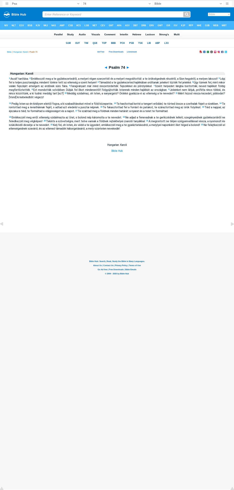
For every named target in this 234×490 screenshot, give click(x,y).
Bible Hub (117, 150)
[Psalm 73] (4, 231)
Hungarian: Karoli (20, 52)
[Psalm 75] (229, 231)
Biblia (9, 52)
